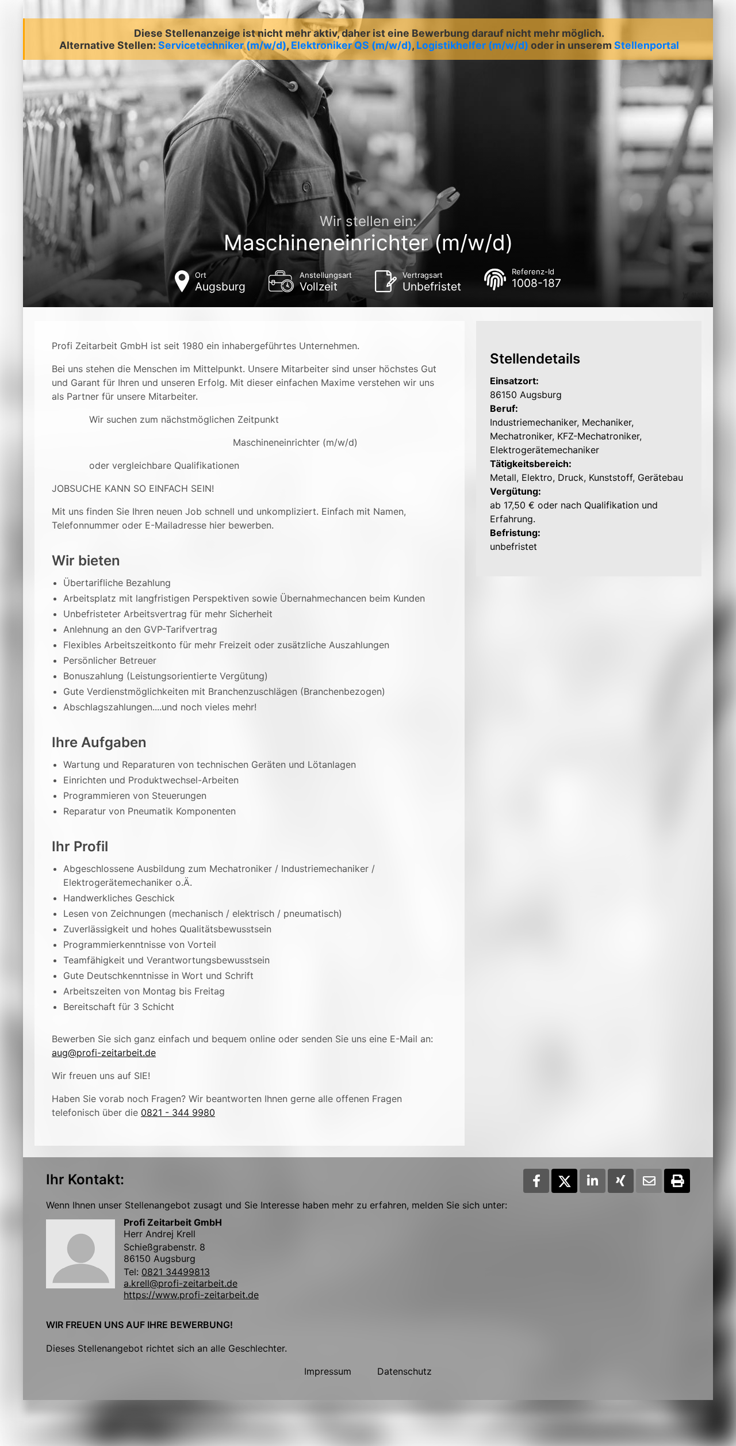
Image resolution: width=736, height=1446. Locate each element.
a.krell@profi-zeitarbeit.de (180, 1283)
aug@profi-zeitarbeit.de (104, 1052)
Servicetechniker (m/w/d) (222, 45)
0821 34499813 (175, 1271)
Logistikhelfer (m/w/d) (472, 45)
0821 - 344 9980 (178, 1112)
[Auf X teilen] (564, 1181)
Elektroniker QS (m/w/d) (351, 45)
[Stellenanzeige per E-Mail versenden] (649, 1181)
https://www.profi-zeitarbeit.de (191, 1294)
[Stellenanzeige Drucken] (677, 1181)
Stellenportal (646, 45)
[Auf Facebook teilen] (536, 1181)
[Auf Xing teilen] (621, 1181)
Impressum (327, 1371)
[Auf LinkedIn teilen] (592, 1181)
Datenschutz (404, 1371)
